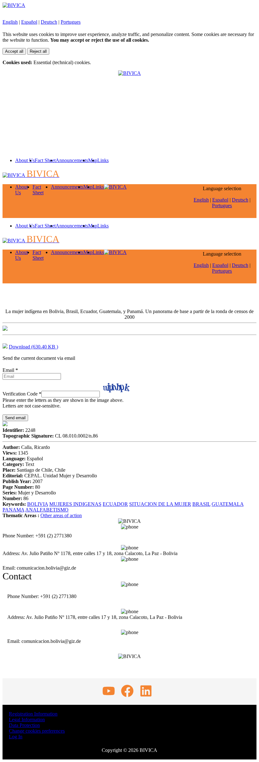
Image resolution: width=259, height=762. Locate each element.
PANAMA (13, 509)
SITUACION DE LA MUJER (160, 504)
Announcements (72, 160)
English (10, 22)
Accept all (14, 51)
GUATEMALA (228, 504)
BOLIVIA (37, 504)
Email (10, 370)
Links (103, 160)
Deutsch (49, 22)
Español (29, 22)
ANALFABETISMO (47, 509)
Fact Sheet (45, 160)
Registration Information (33, 714)
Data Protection (24, 725)
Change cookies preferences (37, 731)
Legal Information (27, 719)
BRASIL (201, 504)
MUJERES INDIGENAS (75, 504)
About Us (25, 160)
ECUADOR (115, 504)
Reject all (38, 51)
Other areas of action (61, 515)
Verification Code (22, 393)
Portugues (71, 22)
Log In (15, 736)
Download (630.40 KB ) (33, 346)
